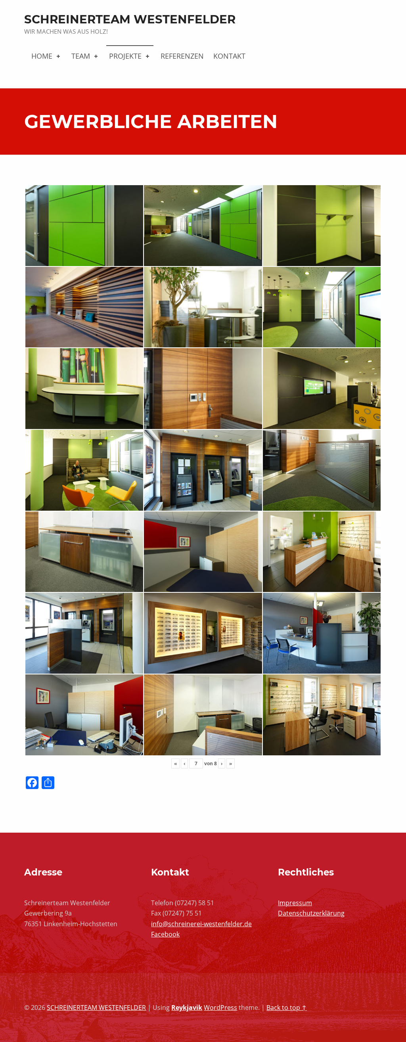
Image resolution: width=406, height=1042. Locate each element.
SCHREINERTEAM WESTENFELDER (130, 19)
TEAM (80, 56)
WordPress (220, 1007)
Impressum (295, 902)
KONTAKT (229, 56)
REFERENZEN (182, 56)
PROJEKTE (125, 56)
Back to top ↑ (286, 1007)
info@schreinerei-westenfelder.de (201, 923)
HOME (41, 56)
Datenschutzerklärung (311, 913)
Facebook (165, 934)
